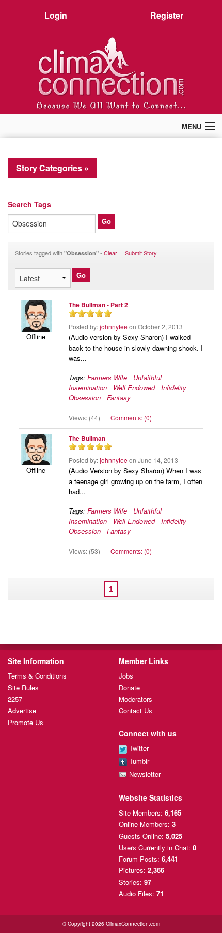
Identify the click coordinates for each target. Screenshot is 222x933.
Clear (110, 253)
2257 (15, 699)
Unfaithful (147, 377)
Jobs (126, 676)
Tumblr (138, 761)
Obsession (85, 397)
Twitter (138, 748)
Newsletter (144, 774)
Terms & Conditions (37, 676)
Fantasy (119, 397)
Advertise (22, 710)
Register (166, 15)
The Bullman (87, 438)
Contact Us (135, 710)
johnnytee (114, 326)
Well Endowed (134, 388)
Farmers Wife (107, 377)
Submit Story (141, 253)
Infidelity (173, 388)
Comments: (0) (131, 417)
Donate (129, 688)
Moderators (135, 699)
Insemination (88, 388)
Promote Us (25, 722)
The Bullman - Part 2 (98, 304)
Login (55, 15)
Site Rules (23, 688)
